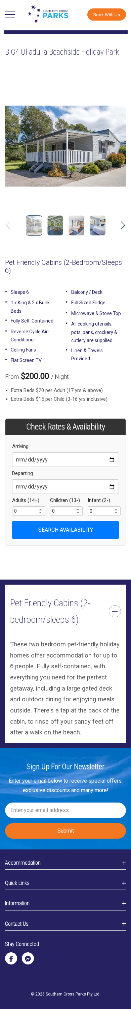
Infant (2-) (99, 500)
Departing (22, 473)
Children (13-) (65, 500)
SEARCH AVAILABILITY (65, 530)
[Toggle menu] (10, 14)
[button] (106, 14)
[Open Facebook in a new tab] (11, 958)
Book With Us (106, 14)
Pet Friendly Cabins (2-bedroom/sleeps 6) (50, 611)
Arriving (20, 446)
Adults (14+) (25, 500)
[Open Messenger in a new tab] (28, 958)
